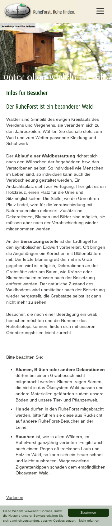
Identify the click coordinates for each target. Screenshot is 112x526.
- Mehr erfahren (88, 520)
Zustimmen (88, 512)
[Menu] (100, 11)
